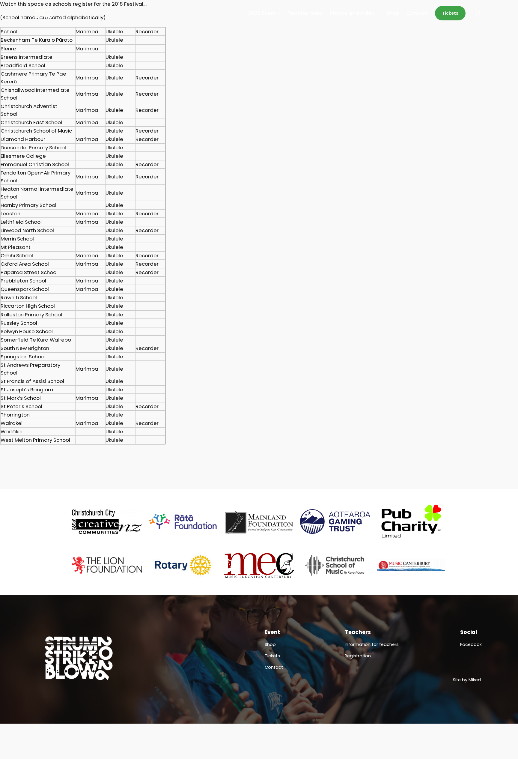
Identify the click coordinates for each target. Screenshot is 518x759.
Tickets (450, 13)
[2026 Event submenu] (279, 13)
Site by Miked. (467, 680)
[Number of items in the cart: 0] (477, 13)
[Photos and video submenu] (377, 13)
